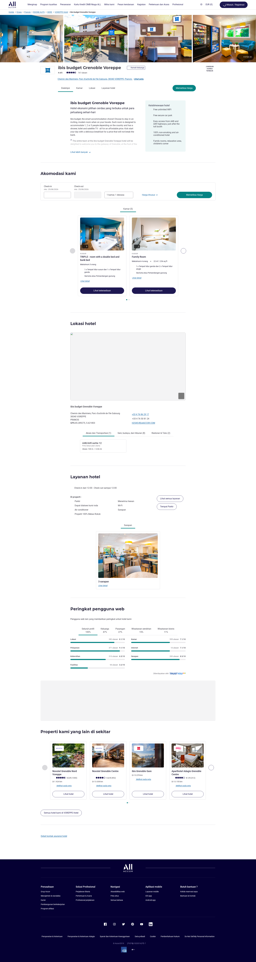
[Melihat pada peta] (128, 366)
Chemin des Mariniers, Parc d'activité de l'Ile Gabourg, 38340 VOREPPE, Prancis (95, 79)
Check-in (51, 187)
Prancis (27, 12)
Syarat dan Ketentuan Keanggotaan (115, 936)
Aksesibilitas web (118, 891)
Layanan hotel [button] (85, 476)
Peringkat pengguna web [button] (97, 608)
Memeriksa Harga (184, 88)
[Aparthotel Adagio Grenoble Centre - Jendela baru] (188, 755)
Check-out (81, 187)
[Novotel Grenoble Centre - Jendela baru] (108, 755)
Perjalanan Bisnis (83, 891)
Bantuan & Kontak (187, 896)
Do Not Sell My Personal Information (200, 936)
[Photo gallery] (128, 38)
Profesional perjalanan (85, 900)
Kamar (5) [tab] (128, 209)
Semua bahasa (117, 900)
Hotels (11, 12)
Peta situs (115, 896)
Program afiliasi (47, 909)
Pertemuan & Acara (84, 896)
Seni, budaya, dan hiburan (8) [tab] (131, 433)
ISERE (49, 12)
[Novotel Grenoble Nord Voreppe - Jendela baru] (68, 755)
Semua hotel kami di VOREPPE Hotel (61, 813)
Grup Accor (45, 891)
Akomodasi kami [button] (58, 173)
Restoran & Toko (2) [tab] (161, 433)
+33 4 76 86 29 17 (140, 414)
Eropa (19, 12)
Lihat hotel (68, 794)
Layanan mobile (152, 891)
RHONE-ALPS (39, 12)
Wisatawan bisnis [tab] (166, 630)
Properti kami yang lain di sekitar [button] (75, 731)
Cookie (153, 936)
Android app (150, 900)
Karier (43, 900)
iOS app (148, 896)
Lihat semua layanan (170, 498)
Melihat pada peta (64, 786)
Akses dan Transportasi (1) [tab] (98, 433)
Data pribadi (140, 936)
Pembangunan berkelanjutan (53, 904)
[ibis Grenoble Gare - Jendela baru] (148, 755)
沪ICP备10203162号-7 (136, 943)
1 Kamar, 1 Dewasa (115, 195)
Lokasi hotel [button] (83, 323)
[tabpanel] (128, 258)
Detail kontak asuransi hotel (54, 836)
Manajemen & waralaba (50, 896)
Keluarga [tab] (105, 630)
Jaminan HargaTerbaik (210, 69)
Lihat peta (139, 79)
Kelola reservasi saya (189, 891)
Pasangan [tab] (120, 630)
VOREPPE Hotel (61, 12)
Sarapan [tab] (128, 525)
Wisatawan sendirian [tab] (141, 630)
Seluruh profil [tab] (88, 630)
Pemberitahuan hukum (170, 936)
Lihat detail (102, 586)
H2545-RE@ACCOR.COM (143, 423)
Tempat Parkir (166, 506)
